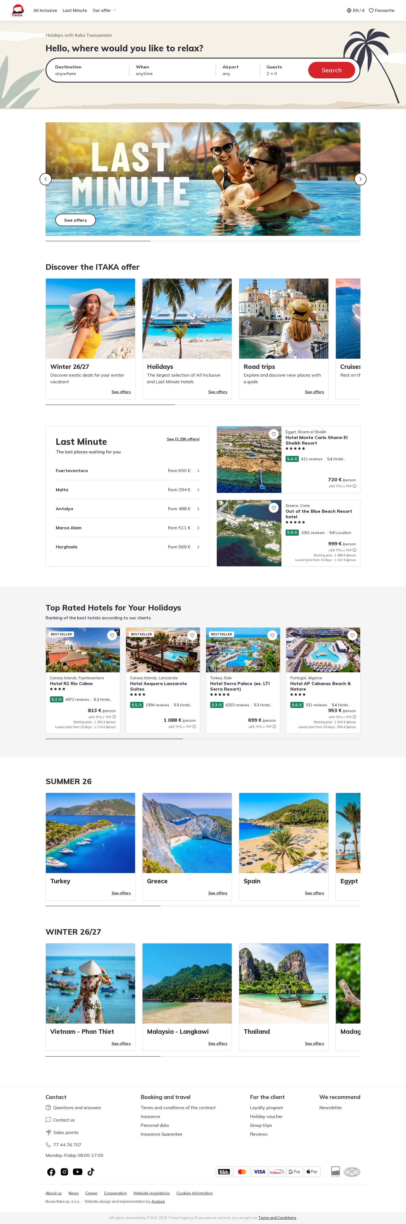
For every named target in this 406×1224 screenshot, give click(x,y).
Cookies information (194, 1193)
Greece (157, 881)
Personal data (155, 1125)
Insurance (150, 1116)
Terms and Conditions (277, 1217)
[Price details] (354, 486)
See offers (121, 391)
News (73, 1193)
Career (91, 1193)
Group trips (261, 1125)
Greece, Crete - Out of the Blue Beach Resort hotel (262, 502)
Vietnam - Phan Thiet (82, 1031)
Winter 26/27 (69, 366)
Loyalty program (266, 1107)
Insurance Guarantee (161, 1134)
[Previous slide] (45, 179)
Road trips (259, 366)
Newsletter (330, 1107)
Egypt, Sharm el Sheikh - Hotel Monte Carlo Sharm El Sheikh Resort (277, 429)
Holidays (160, 366)
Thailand (257, 1031)
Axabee (158, 1201)
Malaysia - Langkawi (178, 1031)
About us (54, 1193)
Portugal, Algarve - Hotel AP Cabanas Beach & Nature (320, 633)
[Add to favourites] (274, 434)
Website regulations (151, 1193)
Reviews (259, 1134)
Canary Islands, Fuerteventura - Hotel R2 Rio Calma (82, 633)
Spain (252, 881)
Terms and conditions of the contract (178, 1107)
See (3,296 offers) (183, 439)
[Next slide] (360, 179)
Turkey (60, 881)
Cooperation (115, 1193)
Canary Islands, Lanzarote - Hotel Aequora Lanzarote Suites (156, 633)
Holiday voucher (266, 1116)
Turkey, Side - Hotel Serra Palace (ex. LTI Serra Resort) (242, 633)
